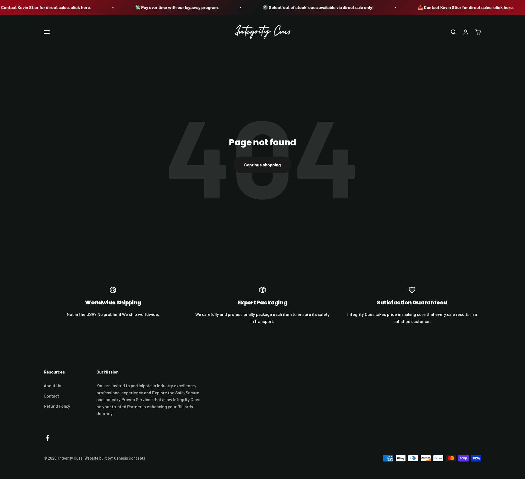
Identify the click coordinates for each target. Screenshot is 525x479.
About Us (52, 385)
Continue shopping (262, 164)
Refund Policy (57, 406)
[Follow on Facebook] (47, 438)
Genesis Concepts (129, 458)
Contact (51, 395)
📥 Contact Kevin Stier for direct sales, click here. (460, 7)
